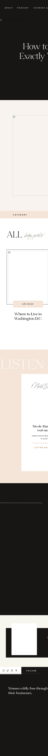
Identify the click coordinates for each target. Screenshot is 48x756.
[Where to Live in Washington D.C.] (28, 277)
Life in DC (28, 304)
